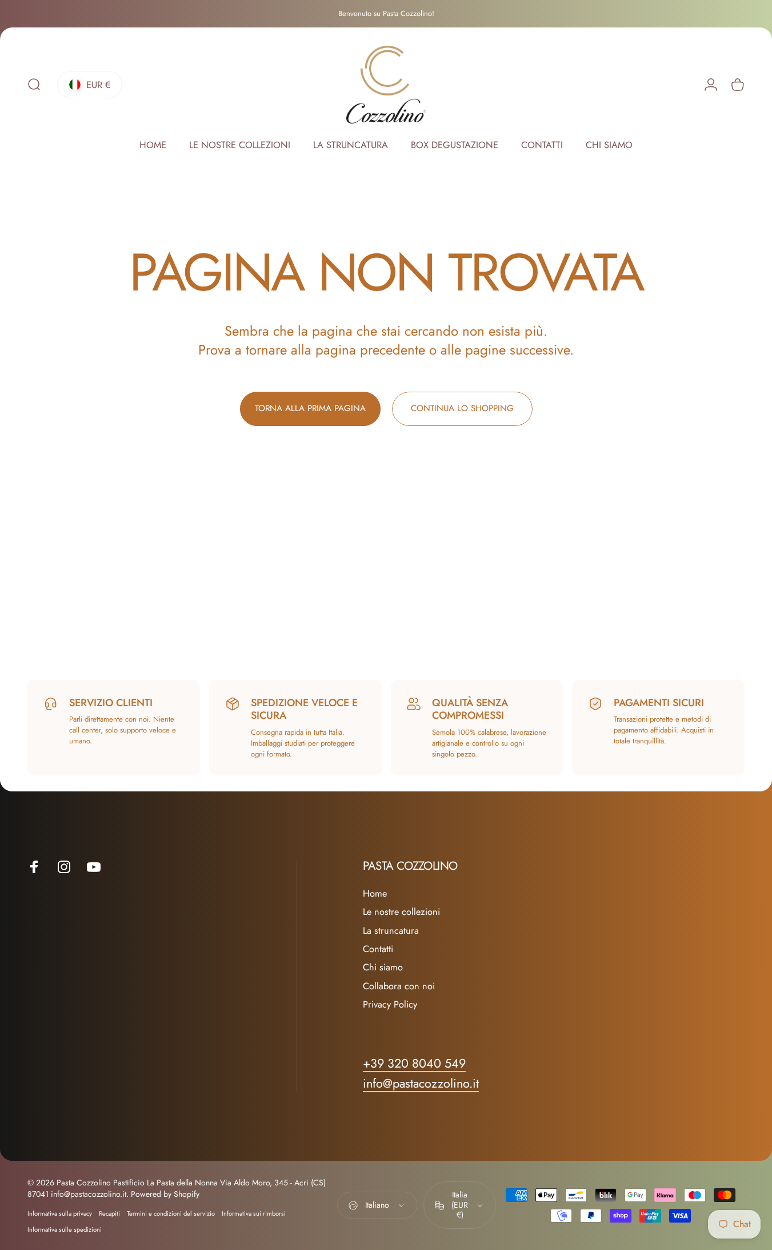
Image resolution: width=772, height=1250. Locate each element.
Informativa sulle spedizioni (64, 1229)
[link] (421, 1084)
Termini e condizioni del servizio (171, 1213)
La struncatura (391, 931)
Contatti (378, 949)
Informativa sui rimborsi (254, 1213)
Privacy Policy (390, 1004)
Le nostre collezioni (401, 912)
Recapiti (109, 1213)
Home (375, 893)
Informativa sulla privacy (59, 1213)
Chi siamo (383, 967)
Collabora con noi (399, 986)
